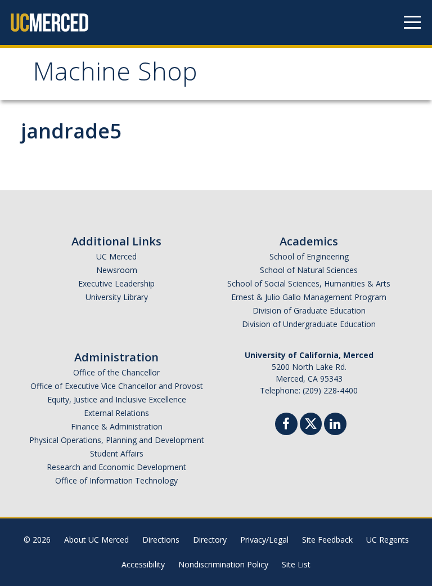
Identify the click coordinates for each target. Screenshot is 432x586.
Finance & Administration (117, 426)
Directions (160, 539)
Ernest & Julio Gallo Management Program (308, 297)
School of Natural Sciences (309, 270)
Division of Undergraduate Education (309, 324)
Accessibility (143, 564)
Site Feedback (327, 539)
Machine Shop (115, 75)
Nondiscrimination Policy (223, 564)
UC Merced (116, 256)
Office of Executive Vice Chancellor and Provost (116, 386)
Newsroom (116, 270)
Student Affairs (116, 453)
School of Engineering (309, 256)
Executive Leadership (116, 283)
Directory (210, 539)
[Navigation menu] (412, 22)
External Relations (116, 413)
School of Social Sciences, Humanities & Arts (308, 283)
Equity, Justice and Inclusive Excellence (116, 399)
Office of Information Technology (116, 480)
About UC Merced (96, 539)
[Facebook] (286, 425)
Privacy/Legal (264, 539)
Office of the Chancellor (116, 372)
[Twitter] (310, 422)
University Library (117, 297)
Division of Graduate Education (309, 310)
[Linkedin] (335, 425)
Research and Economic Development (116, 467)
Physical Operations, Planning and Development (116, 440)
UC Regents (387, 539)
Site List (296, 564)
